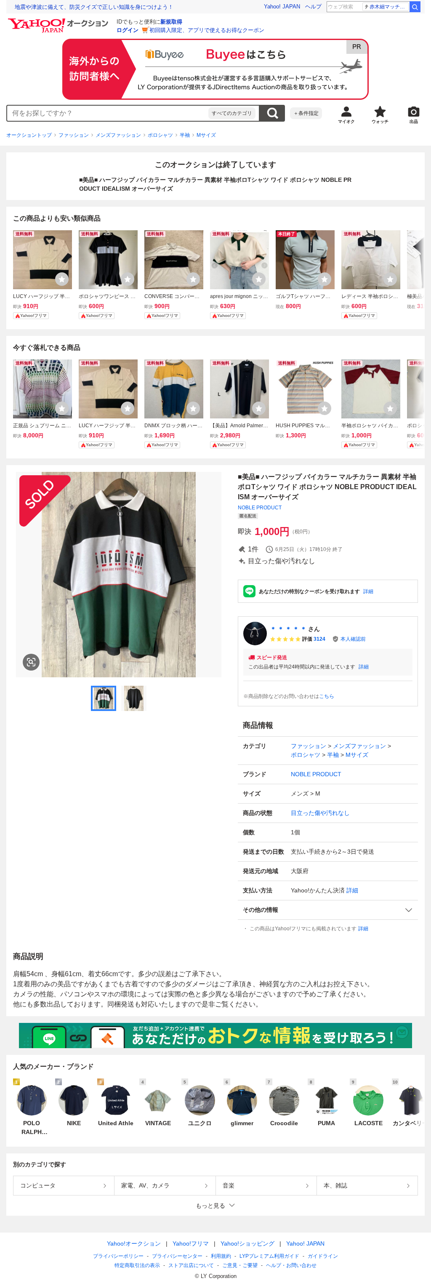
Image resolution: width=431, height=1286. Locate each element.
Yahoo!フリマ (191, 1243)
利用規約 (221, 1256)
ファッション (74, 135)
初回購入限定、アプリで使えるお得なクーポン (206, 30)
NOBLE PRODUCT (260, 508)
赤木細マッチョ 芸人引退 (389, 7)
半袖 (185, 135)
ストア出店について (191, 1265)
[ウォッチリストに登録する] (62, 279)
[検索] (415, 6)
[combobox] (107, 113)
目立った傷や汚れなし (320, 812)
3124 (319, 639)
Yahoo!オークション (134, 1243)
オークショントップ (29, 135)
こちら (326, 696)
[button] (328, 909)
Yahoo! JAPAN (282, 6)
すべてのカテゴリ (232, 113)
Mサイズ (206, 135)
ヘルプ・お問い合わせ (291, 1265)
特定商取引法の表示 (137, 1265)
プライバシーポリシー (118, 1256)
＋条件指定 (306, 113)
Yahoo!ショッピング (247, 1243)
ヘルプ (313, 6)
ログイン (127, 30)
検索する (272, 113)
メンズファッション (118, 135)
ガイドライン (323, 1256)
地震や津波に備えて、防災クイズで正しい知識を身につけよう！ (94, 7)
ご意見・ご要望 (240, 1265)
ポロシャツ (160, 135)
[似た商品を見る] (31, 662)
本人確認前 (353, 639)
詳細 (368, 591)
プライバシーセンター (177, 1256)
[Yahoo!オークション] (59, 20)
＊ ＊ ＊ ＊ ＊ (288, 629)
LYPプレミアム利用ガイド (269, 1256)
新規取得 (171, 22)
